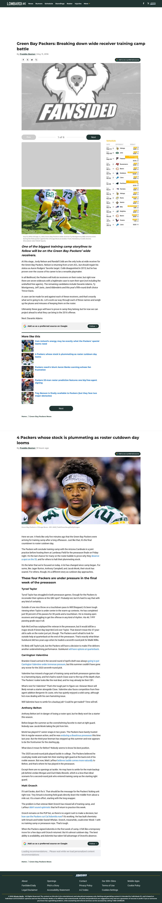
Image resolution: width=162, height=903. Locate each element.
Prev (29, 137)
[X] (148, 3)
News (30, 4)
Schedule (49, 4)
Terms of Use (108, 885)
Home (24, 416)
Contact (83, 881)
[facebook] (143, 3)
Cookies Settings (110, 890)
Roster (69, 4)
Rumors (38, 4)
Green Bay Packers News (40, 416)
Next (93, 137)
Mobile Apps (133, 881)
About (24, 881)
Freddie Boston (27, 54)
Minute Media (19, 896)
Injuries (78, 4)
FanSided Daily (29, 885)
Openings (51, 881)
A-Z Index (83, 890)
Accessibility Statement (58, 890)
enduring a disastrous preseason (76, 735)
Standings (59, 4)
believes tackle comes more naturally (75, 760)
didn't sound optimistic (39, 807)
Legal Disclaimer (30, 890)
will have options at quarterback (84, 649)
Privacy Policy (85, 885)
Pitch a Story (53, 885)
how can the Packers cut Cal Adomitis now (42, 816)
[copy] (36, 59)
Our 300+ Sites (109, 881)
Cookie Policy (134, 885)
